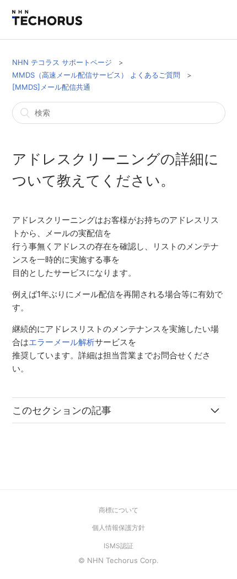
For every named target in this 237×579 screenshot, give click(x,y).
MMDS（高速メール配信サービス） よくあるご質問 (96, 74)
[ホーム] (47, 22)
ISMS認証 (118, 546)
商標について (118, 510)
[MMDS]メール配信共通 (51, 87)
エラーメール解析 (62, 342)
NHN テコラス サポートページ (62, 62)
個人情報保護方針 (118, 527)
